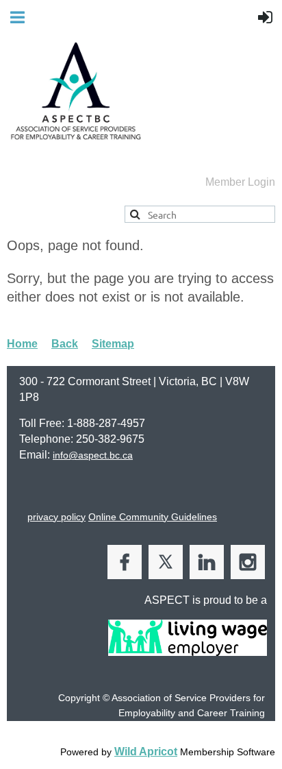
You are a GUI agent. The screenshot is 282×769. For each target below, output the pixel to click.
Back (64, 344)
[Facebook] (124, 562)
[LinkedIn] (207, 562)
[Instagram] (248, 562)
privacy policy (56, 516)
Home (22, 344)
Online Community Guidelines (152, 516)
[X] (166, 562)
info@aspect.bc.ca (93, 455)
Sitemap (113, 344)
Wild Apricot (145, 751)
